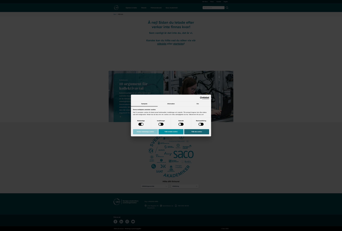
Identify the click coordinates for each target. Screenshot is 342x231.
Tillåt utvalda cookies (171, 131)
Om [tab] (198, 103)
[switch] (161, 124)
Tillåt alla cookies (196, 131)
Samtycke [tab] (144, 103)
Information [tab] (171, 103)
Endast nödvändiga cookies (145, 131)
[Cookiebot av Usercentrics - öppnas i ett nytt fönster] (201, 98)
